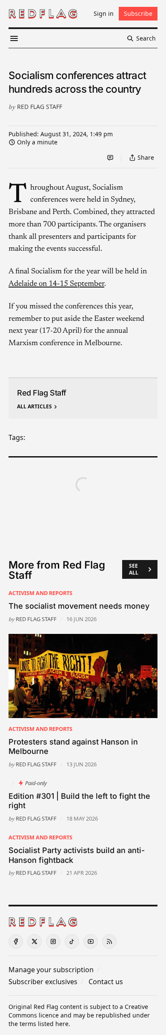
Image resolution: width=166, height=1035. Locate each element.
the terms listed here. (39, 1024)
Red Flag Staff (39, 107)
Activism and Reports (40, 593)
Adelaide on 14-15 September (56, 284)
